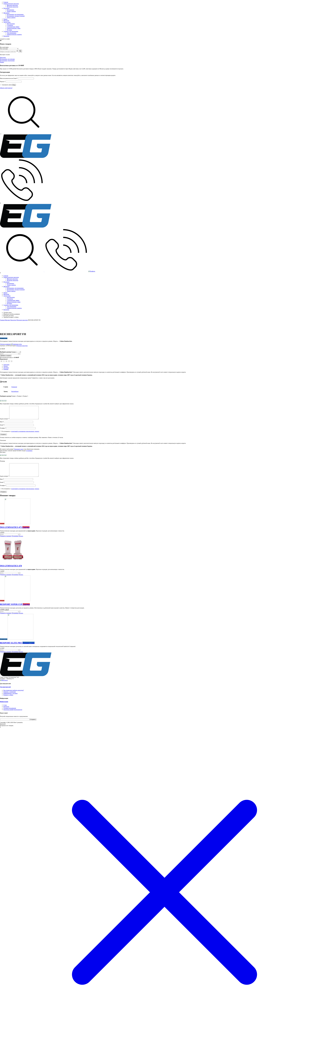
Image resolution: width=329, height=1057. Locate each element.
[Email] (6, 361)
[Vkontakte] (11, 361)
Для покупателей (5, 687)
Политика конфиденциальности (12, 709)
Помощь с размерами (9, 692)
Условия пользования (9, 708)
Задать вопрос (4, 419)
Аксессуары (6, 22)
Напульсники (11, 23)
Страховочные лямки (13, 26)
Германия (14, 387)
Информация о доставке (10, 693)
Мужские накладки (12, 6)
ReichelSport (14, 391)
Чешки (5, 19)
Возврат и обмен (8, 695)
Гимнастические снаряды (14, 34)
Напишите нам (18, 449)
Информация (4, 701)
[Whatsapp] (4, 361)
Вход (14, 85)
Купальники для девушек (7, 59)
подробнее (29, 450)
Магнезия (6, 20)
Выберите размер (5, 352)
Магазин (7, 320)
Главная (5, 2)
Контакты (6, 36)
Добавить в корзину (6, 355)
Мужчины (6, 8)
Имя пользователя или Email (9, 78)
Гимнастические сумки (13, 28)
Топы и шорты (11, 17)
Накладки (3, 57)
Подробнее (15, 536)
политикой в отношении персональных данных (25, 431)
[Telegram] (1, 361)
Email (2, 425)
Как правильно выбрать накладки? (13, 690)
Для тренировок (11, 33)
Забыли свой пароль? (6, 88)
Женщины (6, 13)
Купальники (10, 10)
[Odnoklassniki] (9, 361)
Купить (21, 536)
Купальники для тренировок (15, 14)
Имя (2, 422)
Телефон (3, 428)
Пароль (2, 81)
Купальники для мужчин (7, 60)
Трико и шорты (11, 11)
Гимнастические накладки (11, 3)
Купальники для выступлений (16, 16)
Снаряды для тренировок (10, 31)
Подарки (9, 30)
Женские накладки (12, 5)
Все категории (4, 47)
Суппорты (10, 25)
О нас (5, 705)
